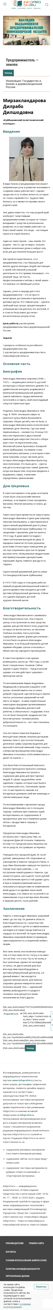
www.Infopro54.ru (22, 1080)
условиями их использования (17, 1305)
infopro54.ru (27, 1114)
